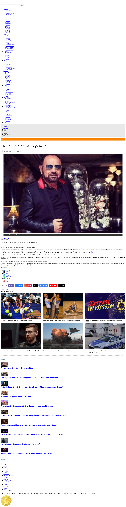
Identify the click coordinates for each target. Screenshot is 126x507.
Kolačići (5, 483)
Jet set (5, 129)
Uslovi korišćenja (8, 481)
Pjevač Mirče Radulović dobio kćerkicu (17, 368)
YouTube (54, 285)
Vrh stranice (5, 462)
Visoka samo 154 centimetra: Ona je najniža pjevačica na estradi (27, 453)
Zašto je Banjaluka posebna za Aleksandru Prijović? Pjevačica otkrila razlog (32, 434)
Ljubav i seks (7, 132)
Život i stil (6, 71)
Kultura (5, 60)
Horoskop (6, 133)
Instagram (29, 285)
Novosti (5, 15)
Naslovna (6, 9)
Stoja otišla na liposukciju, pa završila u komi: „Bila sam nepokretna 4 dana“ (32, 387)
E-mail (7, 281)
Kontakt (5, 477)
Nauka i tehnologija (8, 106)
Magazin (6, 85)
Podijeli (4, 267)
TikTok (62, 285)
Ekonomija (6, 51)
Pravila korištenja (7, 480)
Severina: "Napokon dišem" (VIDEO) (16, 396)
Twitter (5, 488)
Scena (5, 130)
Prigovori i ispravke (5, 289)
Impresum (6, 484)
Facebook (8, 270)
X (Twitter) (8, 271)
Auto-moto (6, 97)
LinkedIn (8, 278)
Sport (5, 34)
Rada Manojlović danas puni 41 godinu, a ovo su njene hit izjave (27, 406)
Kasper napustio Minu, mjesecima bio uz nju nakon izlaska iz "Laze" (29, 425)
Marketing (6, 479)
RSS (5, 489)
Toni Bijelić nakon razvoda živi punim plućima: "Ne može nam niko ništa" (31, 377)
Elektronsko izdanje (8, 490)
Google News (44, 285)
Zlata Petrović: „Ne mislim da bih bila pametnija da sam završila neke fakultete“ (33, 415)
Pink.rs (91, 252)
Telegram (8, 275)
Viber (7, 273)
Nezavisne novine (5, 238)
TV (4, 135)
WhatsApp (8, 276)
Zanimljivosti (7, 134)
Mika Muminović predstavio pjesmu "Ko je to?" (20, 444)
